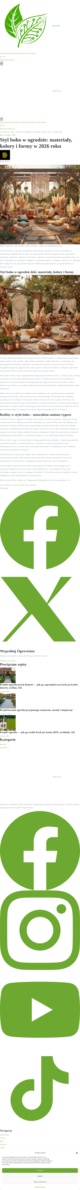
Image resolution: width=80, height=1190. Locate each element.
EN (4, 57)
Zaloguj (2, 60)
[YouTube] (40, 1009)
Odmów (40, 1176)
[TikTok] (40, 1089)
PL (1, 57)
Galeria (27, 53)
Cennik (12, 53)
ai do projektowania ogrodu (9, 485)
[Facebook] (40, 529)
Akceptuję (40, 1170)
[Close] (1, 119)
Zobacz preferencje (40, 1182)
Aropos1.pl (63, 409)
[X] (40, 609)
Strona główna (4, 122)
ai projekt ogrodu (24, 485)
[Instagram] (40, 930)
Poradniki (22, 53)
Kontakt (33, 53)
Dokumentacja (5, 53)
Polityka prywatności (40, 1187)
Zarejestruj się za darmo (8, 661)
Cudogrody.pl (24, 450)
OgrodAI (38, 458)
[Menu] (1, 63)
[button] (77, 1153)
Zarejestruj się (10, 60)
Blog (17, 53)
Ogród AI (33, 485)
